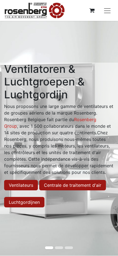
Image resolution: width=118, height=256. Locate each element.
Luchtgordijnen (24, 202)
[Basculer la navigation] (107, 10)
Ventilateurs (21, 185)
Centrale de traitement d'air (72, 185)
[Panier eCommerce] (92, 10)
